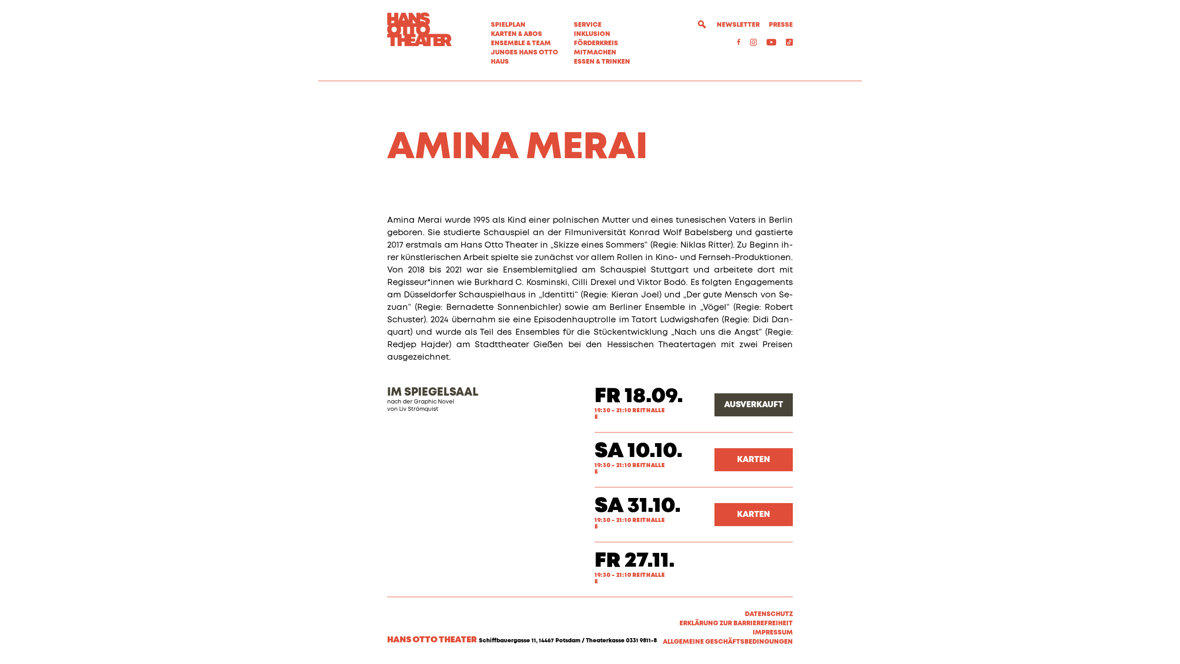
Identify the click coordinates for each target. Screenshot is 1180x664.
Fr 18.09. (639, 396)
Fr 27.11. (635, 561)
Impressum (773, 632)
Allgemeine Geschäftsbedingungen (728, 642)
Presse (781, 25)
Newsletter (738, 25)
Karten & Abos (516, 34)
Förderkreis (596, 43)
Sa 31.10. (638, 506)
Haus (500, 62)
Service (588, 25)
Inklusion (592, 34)
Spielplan (508, 25)
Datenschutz (769, 614)
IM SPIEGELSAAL (432, 392)
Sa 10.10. (639, 451)
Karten (753, 460)
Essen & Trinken (602, 62)
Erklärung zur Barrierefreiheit (736, 623)
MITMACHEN (595, 52)
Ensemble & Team (521, 43)
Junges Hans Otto (524, 52)
